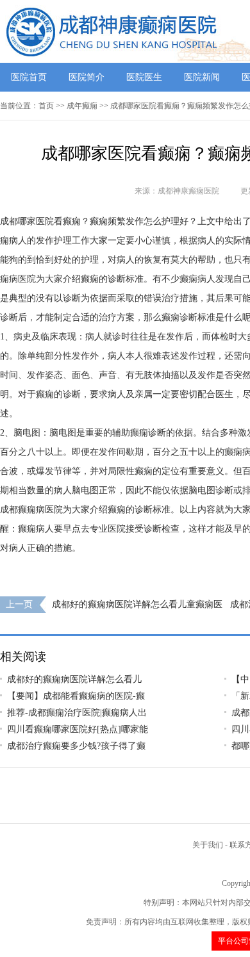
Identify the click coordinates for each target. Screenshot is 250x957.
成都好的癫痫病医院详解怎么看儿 (74, 679)
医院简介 (86, 77)
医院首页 (29, 77)
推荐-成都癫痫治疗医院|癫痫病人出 (77, 712)
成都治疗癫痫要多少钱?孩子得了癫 (76, 746)
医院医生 (144, 77)
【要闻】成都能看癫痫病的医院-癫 (76, 696)
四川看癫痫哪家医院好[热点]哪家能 (77, 729)
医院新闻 (202, 77)
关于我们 (207, 844)
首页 (46, 105)
